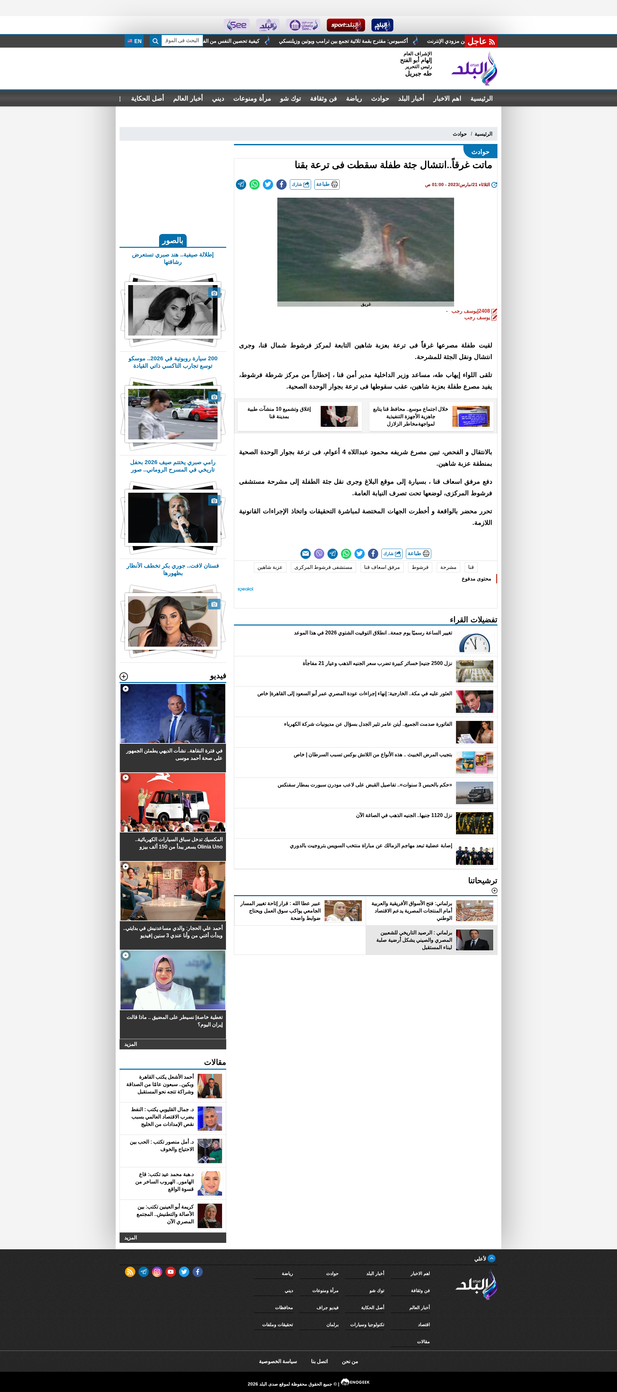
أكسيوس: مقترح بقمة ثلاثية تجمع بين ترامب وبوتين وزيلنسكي (428, 41)
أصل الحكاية (147, 98)
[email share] (241, 184)
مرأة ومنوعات (252, 98)
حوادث (380, 98)
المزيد (130, 1044)
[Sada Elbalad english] (237, 25)
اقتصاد (424, 1324)
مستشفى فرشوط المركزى (323, 567)
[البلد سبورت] (346, 25)
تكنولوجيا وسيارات (367, 1324)
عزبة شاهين (270, 567)
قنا (471, 567)
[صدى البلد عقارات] (268, 25)
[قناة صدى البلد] (382, 25)
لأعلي (480, 1259)
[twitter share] (268, 184)
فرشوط (420, 567)
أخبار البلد (411, 98)
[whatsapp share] (254, 184)
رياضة (354, 98)
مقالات (423, 1341)
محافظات (284, 1307)
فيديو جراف (328, 1307)
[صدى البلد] (474, 68)
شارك (297, 184)
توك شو (290, 98)
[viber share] (319, 554)
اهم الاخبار (447, 98)
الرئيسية (481, 98)
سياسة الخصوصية (278, 1361)
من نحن (350, 1361)
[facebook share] (281, 184)
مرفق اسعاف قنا (382, 567)
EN (137, 41)
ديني (218, 98)
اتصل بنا (319, 1361)
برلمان (332, 1324)
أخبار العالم (188, 98)
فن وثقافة (323, 98)
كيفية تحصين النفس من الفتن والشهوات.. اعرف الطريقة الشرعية (275, 41)
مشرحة (448, 567)
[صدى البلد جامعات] (303, 25)
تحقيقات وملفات (277, 1324)
